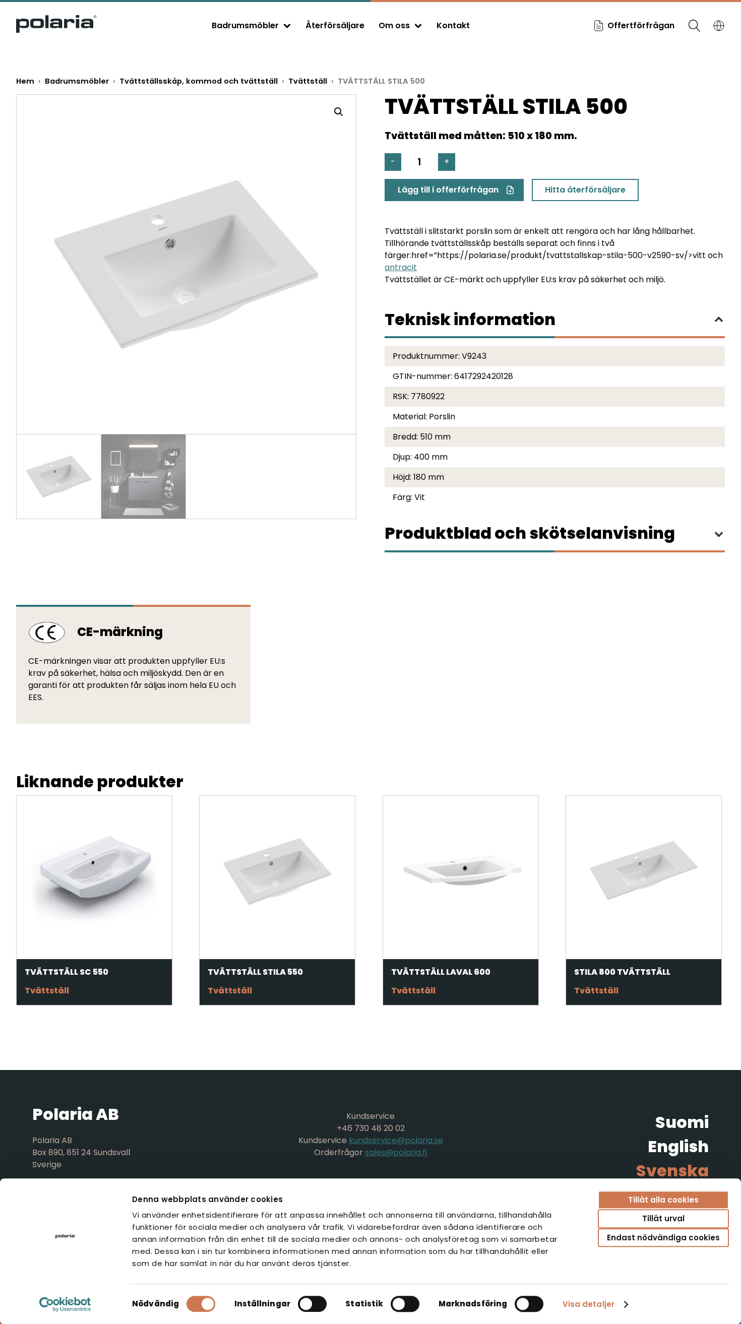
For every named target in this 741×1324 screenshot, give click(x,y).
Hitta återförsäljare (585, 190)
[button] (339, 112)
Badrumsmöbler (245, 25)
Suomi (682, 1122)
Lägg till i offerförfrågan (448, 190)
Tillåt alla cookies (663, 1199)
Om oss (394, 25)
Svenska (672, 1170)
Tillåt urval (663, 1219)
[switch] (312, 1304)
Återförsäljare (334, 25)
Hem (25, 81)
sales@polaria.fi (396, 1152)
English (678, 1146)
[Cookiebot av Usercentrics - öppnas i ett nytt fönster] (65, 1304)
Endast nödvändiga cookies (663, 1237)
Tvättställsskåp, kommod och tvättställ (198, 81)
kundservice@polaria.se (396, 1140)
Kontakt (453, 25)
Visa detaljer (588, 1304)
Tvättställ (307, 81)
